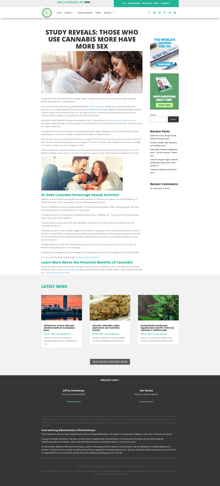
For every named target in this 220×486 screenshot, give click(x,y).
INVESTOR (147, 3)
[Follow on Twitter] (154, 13)
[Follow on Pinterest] (165, 13)
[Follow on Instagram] (159, 13)
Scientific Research (85, 13)
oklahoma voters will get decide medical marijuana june (59, 328)
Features (68, 13)
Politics (98, 13)
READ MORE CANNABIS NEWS (110, 361)
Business (107, 13)
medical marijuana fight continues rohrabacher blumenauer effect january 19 (164, 162)
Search (153, 115)
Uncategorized (63, 334)
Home (59, 13)
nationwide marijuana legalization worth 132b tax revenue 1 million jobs (164, 152)
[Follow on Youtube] (175, 13)
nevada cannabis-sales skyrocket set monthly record (106, 328)
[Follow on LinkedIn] (170, 13)
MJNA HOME (134, 3)
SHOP (156, 3)
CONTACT (165, 3)
